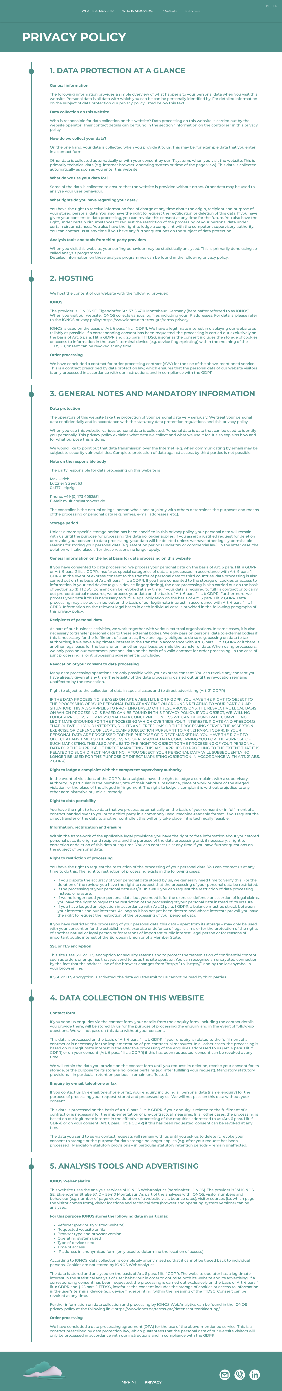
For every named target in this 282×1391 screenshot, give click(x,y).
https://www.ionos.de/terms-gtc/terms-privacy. (146, 319)
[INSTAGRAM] (254, 1375)
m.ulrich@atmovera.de (84, 501)
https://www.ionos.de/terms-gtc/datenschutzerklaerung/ (167, 1309)
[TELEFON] (239, 1375)
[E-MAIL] (224, 1375)
